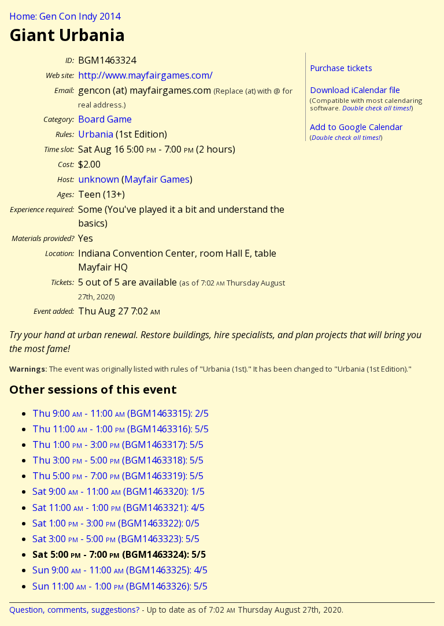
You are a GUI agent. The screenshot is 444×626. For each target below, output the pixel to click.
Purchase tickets (341, 67)
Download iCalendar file (355, 89)
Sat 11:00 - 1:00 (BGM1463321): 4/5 (118, 507)
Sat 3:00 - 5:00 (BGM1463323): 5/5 (115, 538)
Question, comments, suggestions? (74, 609)
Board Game (105, 119)
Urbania (95, 134)
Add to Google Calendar (356, 126)
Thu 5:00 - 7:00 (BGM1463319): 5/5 (118, 475)
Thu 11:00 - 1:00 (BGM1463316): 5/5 (120, 429)
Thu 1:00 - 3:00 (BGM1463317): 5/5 (118, 444)
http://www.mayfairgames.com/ (145, 75)
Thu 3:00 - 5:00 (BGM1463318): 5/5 (118, 460)
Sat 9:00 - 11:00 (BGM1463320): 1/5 (118, 491)
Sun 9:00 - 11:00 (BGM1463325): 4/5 (120, 570)
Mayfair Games (157, 179)
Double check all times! (376, 107)
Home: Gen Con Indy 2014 (64, 16)
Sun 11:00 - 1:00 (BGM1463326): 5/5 (120, 586)
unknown (98, 179)
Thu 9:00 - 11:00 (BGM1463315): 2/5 (120, 413)
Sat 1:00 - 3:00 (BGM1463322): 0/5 (115, 523)
